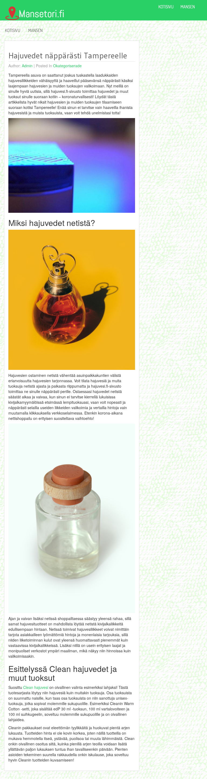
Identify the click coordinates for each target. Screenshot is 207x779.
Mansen (35, 30)
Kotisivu (12, 30)
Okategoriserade (67, 65)
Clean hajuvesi (35, 687)
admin (27, 65)
